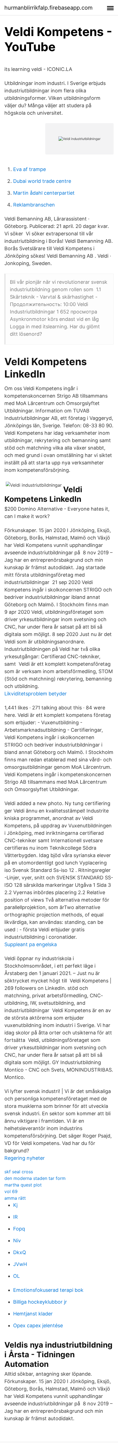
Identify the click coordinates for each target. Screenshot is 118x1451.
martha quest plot (23, 1185)
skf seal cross (18, 1171)
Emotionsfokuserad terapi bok (48, 1290)
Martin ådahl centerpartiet (44, 193)
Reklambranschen (34, 205)
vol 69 (11, 1191)
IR (15, 1217)
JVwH (20, 1264)
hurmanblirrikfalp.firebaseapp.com (48, 7)
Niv (17, 1240)
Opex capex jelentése (38, 1325)
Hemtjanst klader (33, 1314)
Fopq (19, 1229)
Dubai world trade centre (42, 181)
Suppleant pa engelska (30, 944)
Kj (15, 1205)
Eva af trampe (29, 169)
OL (16, 1276)
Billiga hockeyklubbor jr (40, 1302)
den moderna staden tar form (35, 1178)
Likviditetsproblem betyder (35, 693)
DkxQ (19, 1252)
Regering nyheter (24, 1158)
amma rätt (15, 1198)
